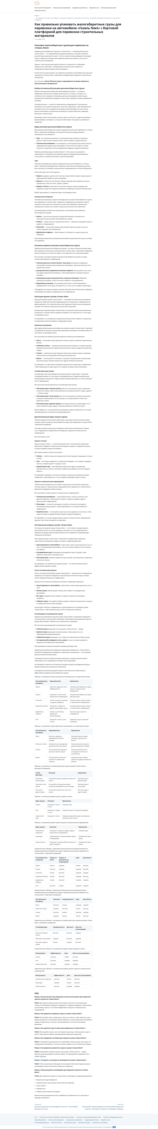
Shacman (43, 1056)
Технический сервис (84, 1122)
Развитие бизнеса (40, 10)
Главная (37, 15)
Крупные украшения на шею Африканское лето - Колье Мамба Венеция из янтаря (56, 1107)
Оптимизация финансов (108, 8)
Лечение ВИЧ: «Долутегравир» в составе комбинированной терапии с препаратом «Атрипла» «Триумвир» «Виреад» (102, 1107)
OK (114, 1127)
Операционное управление (62, 8)
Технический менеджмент (43, 8)
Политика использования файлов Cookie (88, 1117)
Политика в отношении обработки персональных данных (56, 1117)
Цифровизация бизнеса (79, 8)
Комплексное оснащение (99, 1122)
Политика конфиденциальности (113, 1117)
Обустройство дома (70, 1122)
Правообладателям (40, 1120)
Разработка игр (94, 8)
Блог (36, 1117)
